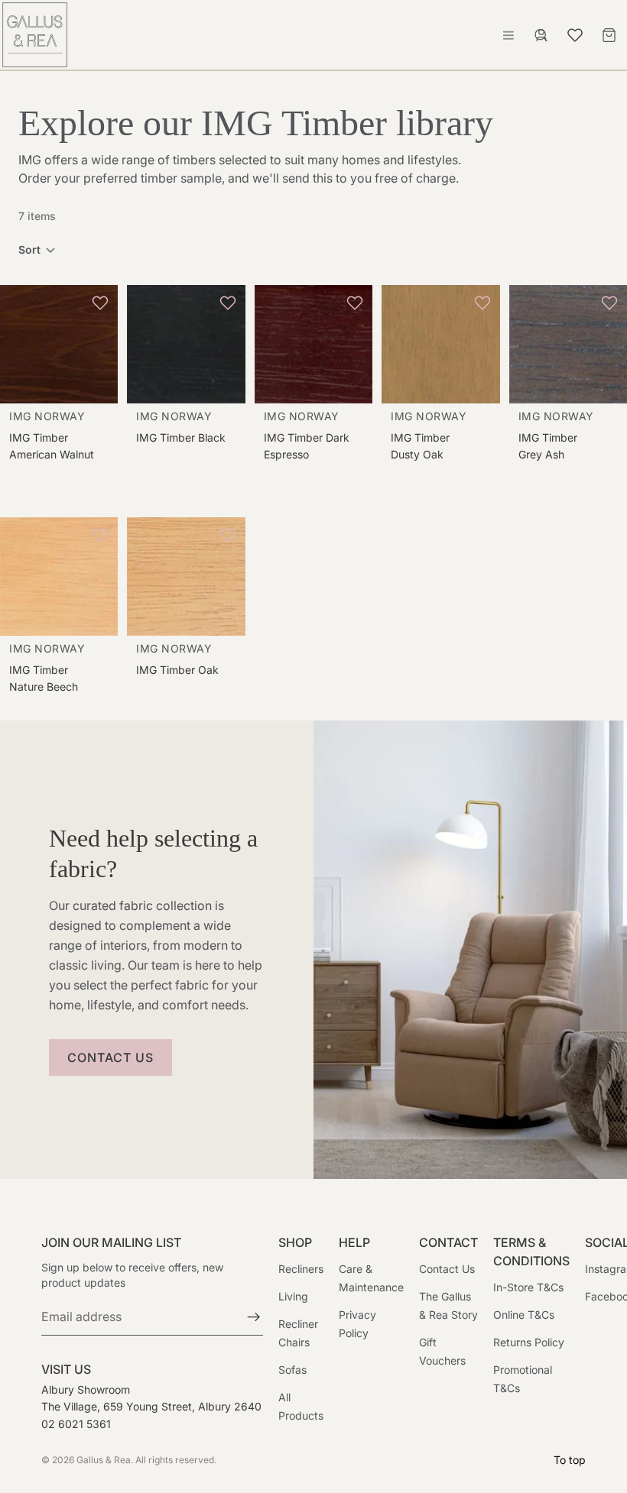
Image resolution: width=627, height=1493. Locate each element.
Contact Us (447, 1269)
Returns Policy (528, 1342)
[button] (37, 250)
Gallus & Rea (103, 1459)
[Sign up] (254, 1318)
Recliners (300, 1269)
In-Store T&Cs (528, 1287)
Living (293, 1297)
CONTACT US (110, 1057)
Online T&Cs (523, 1315)
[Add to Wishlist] (102, 303)
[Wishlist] (575, 33)
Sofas (292, 1370)
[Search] (541, 35)
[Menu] (508, 35)
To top (570, 1459)
